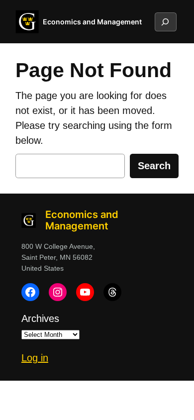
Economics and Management (92, 21)
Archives (40, 318)
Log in (34, 357)
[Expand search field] (165, 22)
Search (154, 165)
